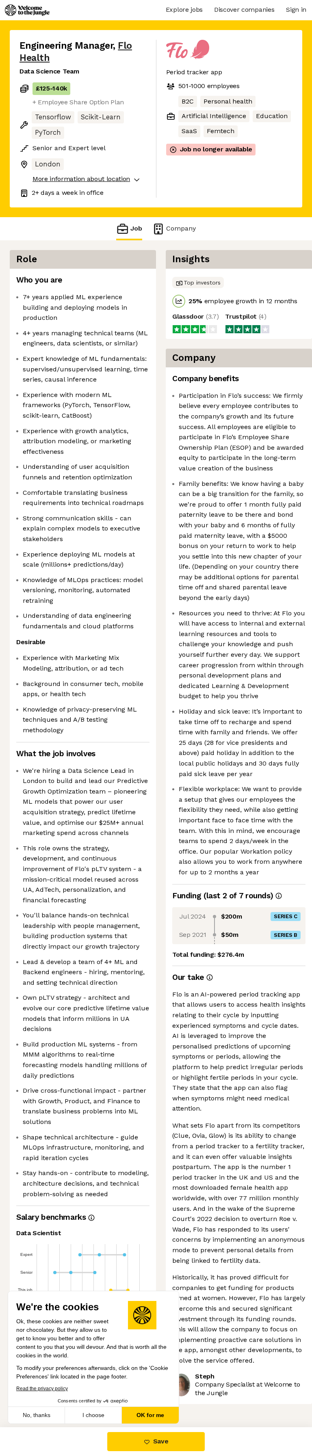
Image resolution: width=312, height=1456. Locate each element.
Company (181, 228)
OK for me (150, 1415)
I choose (93, 1415)
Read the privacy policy (42, 1388)
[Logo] (27, 10)
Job (136, 228)
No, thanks (36, 1415)
